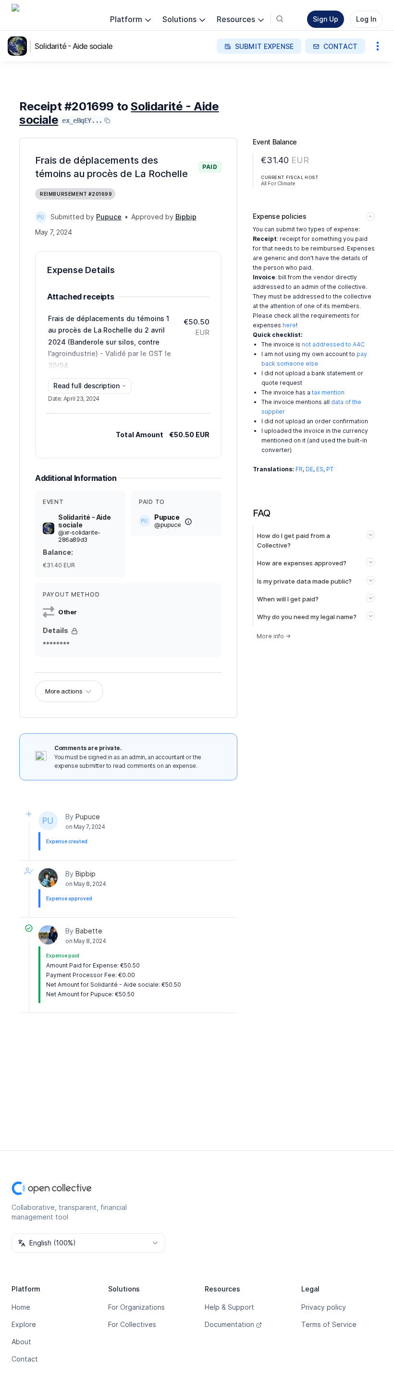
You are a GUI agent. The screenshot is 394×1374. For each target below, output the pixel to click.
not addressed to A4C (333, 344)
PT (329, 469)
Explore (24, 1324)
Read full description (86, 386)
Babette (88, 931)
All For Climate (278, 183)
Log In (366, 19)
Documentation (229, 1324)
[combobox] (88, 1243)
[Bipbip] (48, 877)
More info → (274, 636)
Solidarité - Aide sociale (73, 46)
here (289, 325)
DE (309, 469)
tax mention (328, 392)
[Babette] (48, 934)
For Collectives (132, 1324)
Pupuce (87, 816)
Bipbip (85, 874)
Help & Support (229, 1307)
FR (299, 469)
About (21, 1342)
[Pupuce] (41, 217)
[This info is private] (74, 631)
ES (319, 469)
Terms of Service (329, 1324)
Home (21, 1307)
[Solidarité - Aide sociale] (19, 46)
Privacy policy (323, 1307)
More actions (63, 691)
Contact (25, 1359)
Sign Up (325, 19)
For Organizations (136, 1307)
